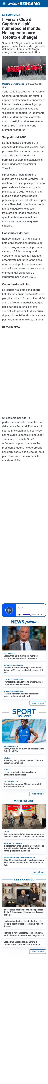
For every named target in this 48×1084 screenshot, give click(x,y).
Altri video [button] (38, 872)
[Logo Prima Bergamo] (24, 4)
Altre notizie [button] (38, 703)
